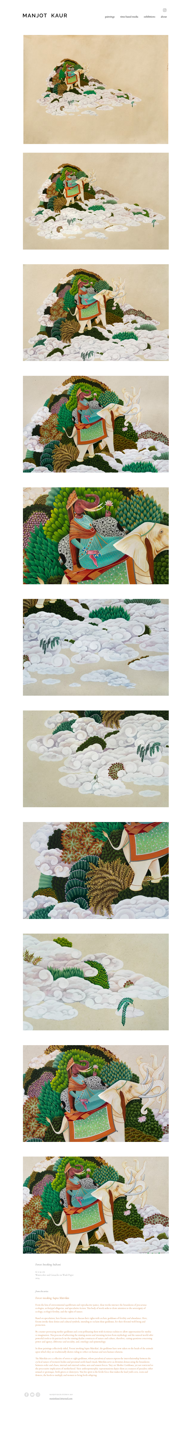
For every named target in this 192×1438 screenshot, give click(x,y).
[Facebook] (26, 1394)
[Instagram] (164, 10)
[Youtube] (32, 1394)
